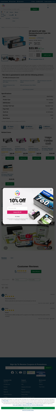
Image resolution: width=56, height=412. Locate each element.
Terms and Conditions (17, 405)
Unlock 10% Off (17, 212)
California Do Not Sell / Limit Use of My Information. (32, 405)
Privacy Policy (6, 400)
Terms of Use (23, 219)
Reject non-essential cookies (28, 410)
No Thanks (17, 216)
